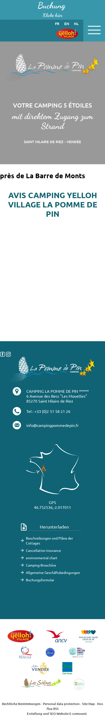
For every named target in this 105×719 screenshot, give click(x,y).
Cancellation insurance (43, 550)
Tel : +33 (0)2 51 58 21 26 (48, 411)
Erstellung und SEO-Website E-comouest (57, 713)
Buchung (51, 9)
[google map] (52, 316)
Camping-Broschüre (41, 565)
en (66, 23)
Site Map (88, 704)
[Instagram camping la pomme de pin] (8, 353)
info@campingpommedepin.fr (52, 425)
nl (76, 23)
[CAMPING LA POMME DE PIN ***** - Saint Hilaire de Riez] (52, 368)
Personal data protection (61, 704)
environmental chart (41, 558)
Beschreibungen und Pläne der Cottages (49, 540)
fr (57, 23)
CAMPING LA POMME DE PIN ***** (57, 391)
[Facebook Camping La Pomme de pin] (2, 353)
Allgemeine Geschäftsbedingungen (53, 572)
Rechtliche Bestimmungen (21, 704)
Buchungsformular (40, 580)
